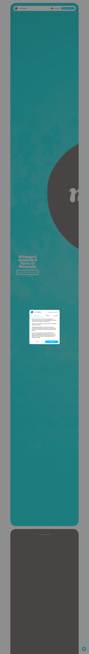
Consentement (36, 315)
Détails (47, 315)
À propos (56, 315)
